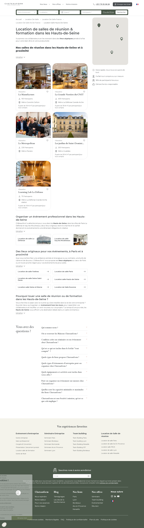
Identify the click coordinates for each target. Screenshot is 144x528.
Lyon (75, 500)
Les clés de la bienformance (59, 501)
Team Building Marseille (81, 444)
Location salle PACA (108, 447)
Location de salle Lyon (109, 450)
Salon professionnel (22, 441)
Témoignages (59, 497)
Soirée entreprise (22, 438)
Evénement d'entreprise (27, 433)
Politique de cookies (109, 520)
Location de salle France (52, 19)
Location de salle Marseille (110, 453)
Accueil (19, 19)
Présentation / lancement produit (27, 447)
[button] (112, 52)
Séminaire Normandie (51, 444)
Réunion (95, 506)
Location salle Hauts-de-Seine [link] (56, 23)
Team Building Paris (79, 438)
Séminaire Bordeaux (51, 441)
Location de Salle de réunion (110, 434)
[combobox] (27, 12)
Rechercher (121, 12)
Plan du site (94, 520)
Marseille (76, 509)
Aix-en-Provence (79, 506)
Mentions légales (52, 520)
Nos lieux (77, 491)
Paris (75, 497)
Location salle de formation (25, 450)
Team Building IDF (79, 447)
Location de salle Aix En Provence (113, 444)
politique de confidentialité (109, 483)
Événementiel (97, 503)
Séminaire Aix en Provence (53, 447)
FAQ (62, 520)
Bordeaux (77, 503)
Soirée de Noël (21, 454)
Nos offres (56, 4)
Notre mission (71, 4)
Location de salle (32, 19)
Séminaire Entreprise (54, 433)
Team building (79, 433)
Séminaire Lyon (49, 450)
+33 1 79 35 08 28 (103, 4)
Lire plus (19, 57)
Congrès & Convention (23, 444)
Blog (56, 491)
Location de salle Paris (109, 441)
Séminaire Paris (49, 438)
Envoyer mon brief (124, 4)
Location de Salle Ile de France (28, 23)
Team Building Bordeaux (81, 450)
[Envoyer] (88, 476)
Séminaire (96, 497)
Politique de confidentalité (76, 520)
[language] (137, 4)
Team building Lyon (79, 441)
